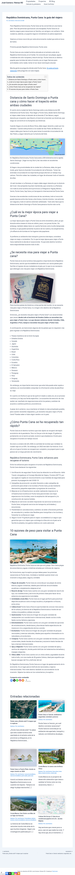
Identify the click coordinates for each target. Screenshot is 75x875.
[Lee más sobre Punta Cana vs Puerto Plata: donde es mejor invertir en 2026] (23, 758)
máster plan (54, 773)
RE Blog (52, 1)
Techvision (55, 871)
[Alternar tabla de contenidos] (45, 77)
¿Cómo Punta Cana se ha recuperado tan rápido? (25, 87)
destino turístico (46, 773)
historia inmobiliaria (20, 820)
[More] (23, 680)
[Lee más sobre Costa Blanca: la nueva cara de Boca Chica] (51, 756)
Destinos (12, 726)
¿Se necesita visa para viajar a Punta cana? (23, 84)
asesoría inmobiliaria (30, 774)
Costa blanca (28, 818)
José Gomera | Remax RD (12, 3)
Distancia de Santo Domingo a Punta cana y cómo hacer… (28, 79)
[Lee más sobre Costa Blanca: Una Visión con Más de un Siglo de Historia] (23, 803)
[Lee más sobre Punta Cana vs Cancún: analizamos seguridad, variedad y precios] (51, 706)
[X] (14, 680)
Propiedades (30, 1)
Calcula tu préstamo (33, 4)
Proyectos (42, 1)
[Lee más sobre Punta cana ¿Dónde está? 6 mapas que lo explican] (23, 709)
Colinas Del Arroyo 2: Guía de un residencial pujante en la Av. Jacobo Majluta (50, 819)
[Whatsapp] (17, 680)
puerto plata (24, 775)
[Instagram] (20, 680)
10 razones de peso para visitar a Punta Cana (23, 89)
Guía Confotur (49, 4)
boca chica (55, 771)
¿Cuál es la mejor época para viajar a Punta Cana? (25, 82)
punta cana (30, 775)
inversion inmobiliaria (15, 775)
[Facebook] (11, 680)
